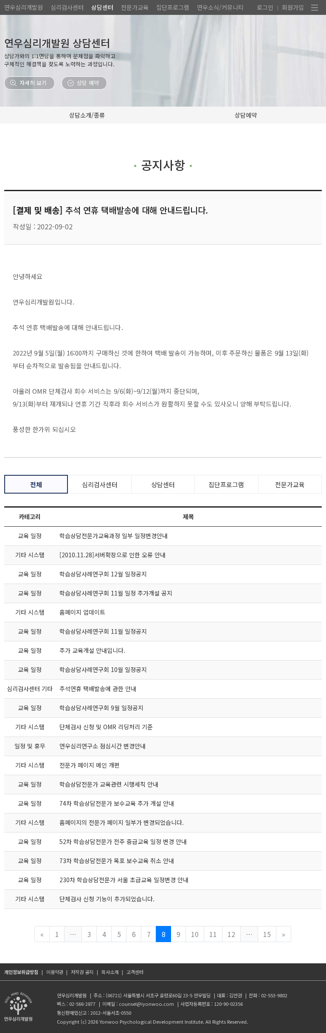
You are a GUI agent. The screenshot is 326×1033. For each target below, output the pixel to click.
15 (267, 934)
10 (195, 934)
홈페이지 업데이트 (82, 612)
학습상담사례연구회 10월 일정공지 (103, 669)
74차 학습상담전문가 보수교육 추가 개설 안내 (116, 803)
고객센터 (134, 971)
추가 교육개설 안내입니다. (92, 650)
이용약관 (54, 971)
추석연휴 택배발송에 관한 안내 (97, 688)
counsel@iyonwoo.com (146, 1003)
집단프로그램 (172, 7)
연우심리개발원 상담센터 (57, 42)
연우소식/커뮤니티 (220, 7)
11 (213, 934)
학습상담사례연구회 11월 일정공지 (103, 631)
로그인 (265, 7)
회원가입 (293, 7)
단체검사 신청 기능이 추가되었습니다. (107, 899)
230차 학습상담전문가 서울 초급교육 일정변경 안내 (123, 879)
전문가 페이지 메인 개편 (89, 765)
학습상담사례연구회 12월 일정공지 (103, 574)
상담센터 (102, 7)
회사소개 (109, 971)
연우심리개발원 (23, 7)
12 (231, 934)
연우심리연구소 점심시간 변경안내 (102, 746)
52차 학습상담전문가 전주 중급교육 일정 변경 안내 (123, 841)
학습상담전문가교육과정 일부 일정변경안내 (113, 535)
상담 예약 (88, 83)
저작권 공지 (82, 971)
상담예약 (246, 114)
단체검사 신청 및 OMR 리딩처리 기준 (106, 727)
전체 (36, 484)
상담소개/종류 (87, 114)
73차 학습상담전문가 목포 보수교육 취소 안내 (116, 860)
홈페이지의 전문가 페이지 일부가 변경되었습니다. (121, 822)
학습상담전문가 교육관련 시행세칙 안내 (108, 784)
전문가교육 (135, 7)
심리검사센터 (67, 7)
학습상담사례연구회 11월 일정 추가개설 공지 (115, 593)
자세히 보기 (33, 83)
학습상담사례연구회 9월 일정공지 (101, 707)
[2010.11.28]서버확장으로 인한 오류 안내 (112, 554)
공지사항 (163, 164)
